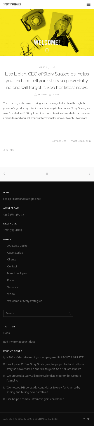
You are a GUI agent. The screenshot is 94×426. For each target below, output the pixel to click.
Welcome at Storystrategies (24, 301)
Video (11, 294)
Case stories (15, 252)
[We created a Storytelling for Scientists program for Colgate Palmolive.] (89, 174)
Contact (12, 266)
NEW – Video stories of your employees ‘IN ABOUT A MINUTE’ (45, 357)
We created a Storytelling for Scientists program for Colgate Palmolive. (44, 378)
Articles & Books (17, 245)
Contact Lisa (59, 140)
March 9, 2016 (47, 67)
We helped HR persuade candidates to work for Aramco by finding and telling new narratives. (43, 390)
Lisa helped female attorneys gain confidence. (36, 399)
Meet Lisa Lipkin (81, 140)
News (55, 95)
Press (10, 280)
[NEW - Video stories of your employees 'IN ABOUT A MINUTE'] (5, 174)
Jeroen (42, 95)
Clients (11, 259)
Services (12, 287)
